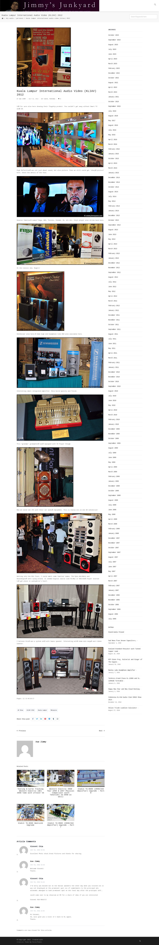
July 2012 (112, 282)
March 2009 (112, 472)
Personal (19, 18)
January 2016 (113, 154)
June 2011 (112, 343)
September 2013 (114, 225)
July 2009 (112, 453)
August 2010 (113, 391)
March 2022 (112, 92)
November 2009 (114, 434)
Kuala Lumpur (42, 710)
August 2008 (113, 500)
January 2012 (113, 310)
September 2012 (114, 272)
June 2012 (112, 287)
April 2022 (112, 87)
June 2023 (112, 54)
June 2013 (112, 234)
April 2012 (112, 296)
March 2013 (112, 249)
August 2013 (113, 230)
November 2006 (114, 600)
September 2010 (114, 386)
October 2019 (113, 101)
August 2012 (113, 277)
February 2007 (114, 585)
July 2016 (112, 130)
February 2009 (114, 476)
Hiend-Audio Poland (116, 632)
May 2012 (111, 291)
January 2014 (113, 211)
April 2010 (112, 410)
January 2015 (113, 173)
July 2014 (112, 196)
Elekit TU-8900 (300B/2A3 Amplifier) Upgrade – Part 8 (90, 791)
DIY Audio (10, 18)
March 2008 (112, 524)
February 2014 (114, 206)
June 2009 (112, 457)
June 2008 (112, 510)
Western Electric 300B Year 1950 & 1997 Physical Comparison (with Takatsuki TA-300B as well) (60, 793)
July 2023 (112, 49)
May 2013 (111, 239)
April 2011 (112, 353)
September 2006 (114, 609)
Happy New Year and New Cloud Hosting (124, 689)
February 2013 (114, 253)
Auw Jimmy (22, 99)
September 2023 (114, 40)
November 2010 (114, 377)
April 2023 (112, 59)
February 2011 (114, 362)
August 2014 (113, 192)
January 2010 (113, 424)
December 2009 (114, 429)
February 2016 (114, 149)
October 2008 (113, 491)
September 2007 (114, 552)
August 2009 (113, 448)
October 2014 (113, 187)
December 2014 (114, 177)
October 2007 (113, 548)
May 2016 (111, 135)
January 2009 (113, 481)
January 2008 (113, 533)
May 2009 (111, 462)
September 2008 (114, 495)
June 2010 (112, 400)
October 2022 (113, 78)
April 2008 (112, 519)
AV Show (20, 710)
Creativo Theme (23, 942)
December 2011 (114, 315)
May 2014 (111, 201)
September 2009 (114, 443)
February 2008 (114, 529)
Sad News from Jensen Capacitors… (122, 641)
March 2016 (112, 144)
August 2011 (113, 334)
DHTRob (111, 627)
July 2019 (112, 111)
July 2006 (112, 619)
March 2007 (112, 581)
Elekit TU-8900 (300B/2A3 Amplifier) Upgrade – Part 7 (60, 825)
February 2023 (114, 68)
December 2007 (114, 538)
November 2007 (114, 543)
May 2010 (111, 405)
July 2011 (112, 339)
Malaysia (54, 710)
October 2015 (113, 158)
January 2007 (113, 590)
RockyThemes (37, 942)
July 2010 (112, 396)
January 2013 (113, 258)
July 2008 (112, 505)
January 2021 (113, 97)
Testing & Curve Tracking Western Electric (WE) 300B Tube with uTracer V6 (30, 791)
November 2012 (114, 268)
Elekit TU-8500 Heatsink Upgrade (30, 824)
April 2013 (112, 244)
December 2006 (114, 595)
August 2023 (113, 45)
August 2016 (113, 125)
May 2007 (111, 571)
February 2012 (114, 306)
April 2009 (112, 467)
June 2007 (112, 567)
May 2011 (111, 348)
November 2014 (114, 182)
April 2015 (112, 163)
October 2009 (113, 438)
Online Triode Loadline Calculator (122, 708)
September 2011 (114, 329)
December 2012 (114, 263)
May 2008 (111, 514)
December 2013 (114, 215)
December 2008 (114, 486)
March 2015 (112, 168)
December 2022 (114, 73)
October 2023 (113, 35)
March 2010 (112, 415)
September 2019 (114, 106)
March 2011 (112, 358)
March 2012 (112, 301)
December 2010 (114, 372)
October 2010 (113, 381)
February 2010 (114, 419)
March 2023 (112, 63)
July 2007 (112, 562)
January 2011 (113, 367)
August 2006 (113, 614)
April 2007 (112, 576)
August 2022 (113, 82)
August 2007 (113, 557)
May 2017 (111, 120)
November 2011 (114, 320)
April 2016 (112, 139)
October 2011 (113, 324)
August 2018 (113, 116)
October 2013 (113, 220)
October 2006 (113, 604)
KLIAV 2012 (30, 710)
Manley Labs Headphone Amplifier (121, 670)
